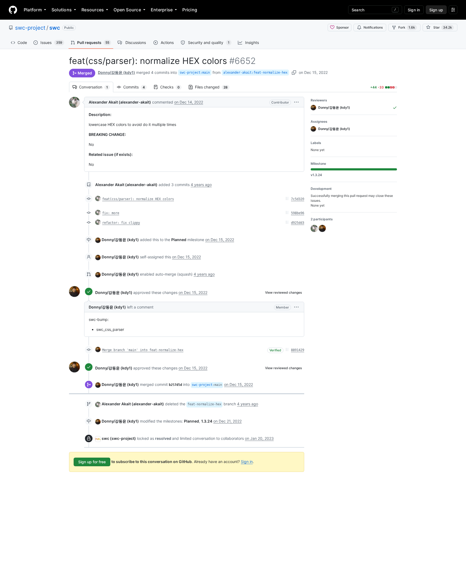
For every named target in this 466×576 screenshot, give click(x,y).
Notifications (373, 27)
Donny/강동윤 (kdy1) (116, 72)
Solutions (62, 9)
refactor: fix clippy (121, 223)
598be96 (297, 213)
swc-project (30, 28)
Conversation (96, 87)
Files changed (214, 87)
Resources (92, 9)
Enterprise (162, 9)
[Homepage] (13, 9)
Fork (406, 27)
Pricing (189, 9)
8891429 (297, 350)
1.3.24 (206, 421)
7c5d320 (297, 199)
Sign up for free (92, 462)
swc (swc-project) (119, 438)
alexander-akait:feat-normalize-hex (255, 72)
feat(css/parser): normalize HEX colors (138, 199)
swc (54, 28)
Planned (178, 239)
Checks (172, 87)
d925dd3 (297, 223)
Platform (33, 9)
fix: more (110, 213)
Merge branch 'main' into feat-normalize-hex (142, 350)
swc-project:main (195, 72)
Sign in (247, 461)
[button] (296, 102)
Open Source (127, 9)
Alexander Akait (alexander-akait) (120, 102)
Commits (136, 87)
